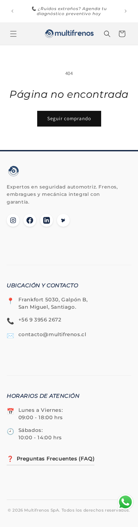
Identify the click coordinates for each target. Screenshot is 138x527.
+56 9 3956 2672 (40, 319)
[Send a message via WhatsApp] (125, 502)
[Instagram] (13, 220)
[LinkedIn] (46, 220)
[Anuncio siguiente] (125, 11)
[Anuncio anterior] (12, 11)
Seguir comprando (69, 118)
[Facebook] (29, 220)
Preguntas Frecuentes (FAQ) (50, 458)
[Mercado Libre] (63, 220)
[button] (13, 33)
